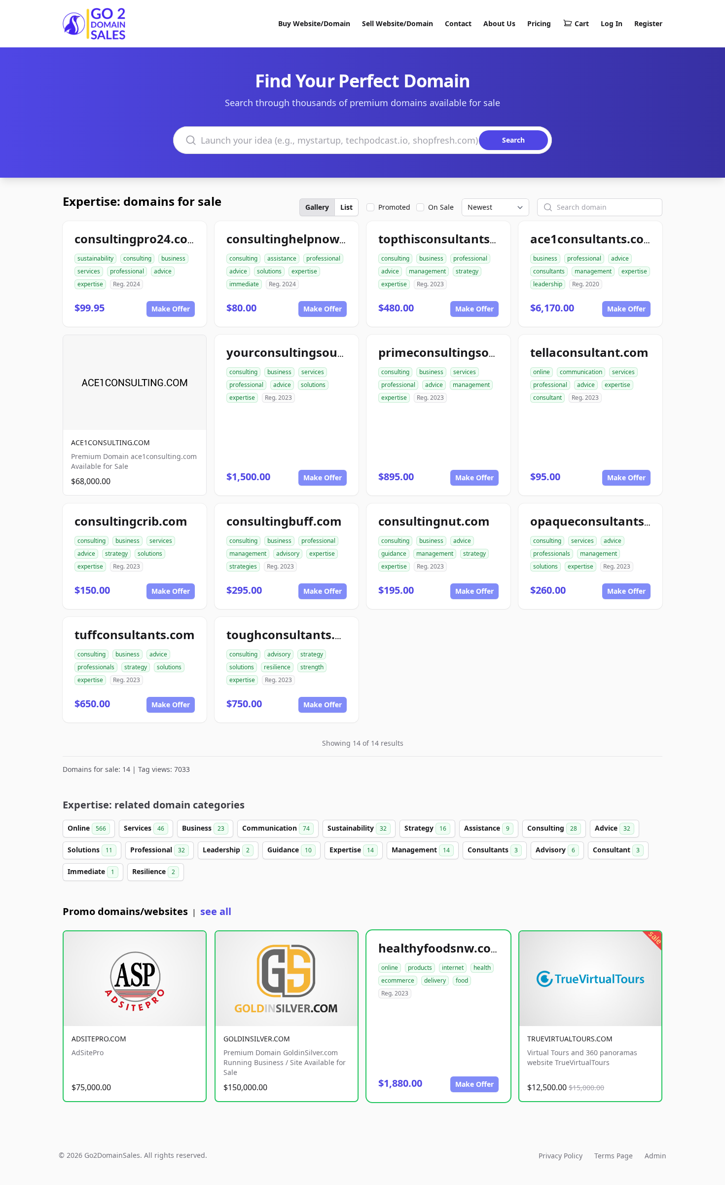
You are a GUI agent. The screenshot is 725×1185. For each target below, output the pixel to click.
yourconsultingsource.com (305, 352)
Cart (582, 23)
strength (312, 667)
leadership (547, 284)
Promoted (394, 207)
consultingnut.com (434, 521)
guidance (393, 553)
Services (144, 828)
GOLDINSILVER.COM (256, 1038)
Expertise (351, 849)
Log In (611, 23)
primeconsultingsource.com (461, 352)
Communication (276, 828)
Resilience (153, 871)
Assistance (486, 828)
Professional (157, 849)
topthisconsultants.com (448, 238)
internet (453, 967)
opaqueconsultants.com (601, 521)
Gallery (317, 207)
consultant (547, 397)
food (462, 980)
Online (87, 828)
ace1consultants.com (592, 238)
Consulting (552, 828)
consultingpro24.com (136, 238)
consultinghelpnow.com (297, 238)
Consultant (616, 849)
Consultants (493, 849)
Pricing (539, 23)
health (482, 967)
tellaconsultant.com (589, 352)
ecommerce (397, 980)
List (346, 207)
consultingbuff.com (284, 521)
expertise (90, 284)
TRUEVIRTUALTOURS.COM (570, 1038)
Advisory (555, 849)
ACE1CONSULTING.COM (110, 442)
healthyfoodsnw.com (440, 948)
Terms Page (613, 1155)
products (420, 967)
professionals (551, 553)
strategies (243, 566)
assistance (281, 258)
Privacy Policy (560, 1155)
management (427, 271)
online (541, 372)
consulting (137, 258)
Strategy (425, 828)
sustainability (95, 258)
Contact (458, 23)
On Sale (441, 207)
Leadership (226, 849)
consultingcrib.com (130, 521)
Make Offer (170, 308)
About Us (499, 23)
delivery (435, 980)
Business (203, 828)
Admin (655, 1155)
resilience (277, 667)
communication (581, 372)
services (88, 271)
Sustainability (357, 828)
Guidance (289, 849)
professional (127, 271)
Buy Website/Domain (314, 23)
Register (648, 23)
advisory (287, 553)
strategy (467, 271)
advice (163, 271)
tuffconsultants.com (134, 634)
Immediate (91, 871)
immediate (244, 284)
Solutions (90, 849)
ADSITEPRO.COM (99, 1038)
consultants (549, 271)
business (173, 258)
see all (215, 911)
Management (421, 849)
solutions (269, 271)
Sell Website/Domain (397, 23)
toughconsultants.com (293, 634)
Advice (612, 828)
